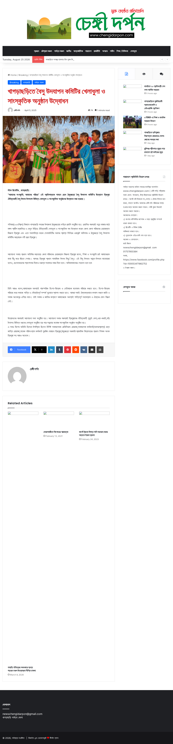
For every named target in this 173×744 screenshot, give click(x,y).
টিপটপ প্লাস (54, 738)
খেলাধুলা (133, 51)
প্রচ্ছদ (36, 51)
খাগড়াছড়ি (26, 82)
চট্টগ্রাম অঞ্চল (46, 51)
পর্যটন (112, 51)
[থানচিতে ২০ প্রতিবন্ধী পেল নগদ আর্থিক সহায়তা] (132, 91)
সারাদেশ (88, 51)
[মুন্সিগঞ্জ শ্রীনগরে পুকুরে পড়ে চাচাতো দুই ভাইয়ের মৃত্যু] (132, 153)
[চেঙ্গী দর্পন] (86, 23)
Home (13, 75)
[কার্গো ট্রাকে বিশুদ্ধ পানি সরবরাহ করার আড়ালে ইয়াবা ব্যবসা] (94, 420)
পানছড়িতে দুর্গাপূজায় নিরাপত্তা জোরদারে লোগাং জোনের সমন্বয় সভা (154, 136)
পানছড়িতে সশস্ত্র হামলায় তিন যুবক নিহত (60, 59)
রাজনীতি (97, 51)
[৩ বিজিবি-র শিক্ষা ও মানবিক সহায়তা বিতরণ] (132, 122)
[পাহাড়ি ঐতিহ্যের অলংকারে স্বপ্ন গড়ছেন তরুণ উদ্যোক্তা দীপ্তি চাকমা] (23, 537)
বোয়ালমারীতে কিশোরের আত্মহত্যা (55, 432)
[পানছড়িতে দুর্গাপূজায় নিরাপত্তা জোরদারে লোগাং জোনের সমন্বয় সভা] (132, 137)
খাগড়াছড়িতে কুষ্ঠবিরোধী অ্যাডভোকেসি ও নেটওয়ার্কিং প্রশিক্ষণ (153, 105)
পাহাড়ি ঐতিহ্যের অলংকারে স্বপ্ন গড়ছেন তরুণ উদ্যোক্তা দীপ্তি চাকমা (22, 669)
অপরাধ (105, 51)
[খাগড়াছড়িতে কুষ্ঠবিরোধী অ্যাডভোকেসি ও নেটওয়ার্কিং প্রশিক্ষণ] (132, 106)
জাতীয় (68, 51)
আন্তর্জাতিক (78, 51)
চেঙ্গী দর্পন (17, 110)
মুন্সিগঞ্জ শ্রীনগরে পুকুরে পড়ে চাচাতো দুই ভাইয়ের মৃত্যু (154, 150)
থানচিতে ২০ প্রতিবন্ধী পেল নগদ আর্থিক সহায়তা (154, 88)
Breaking (23, 75)
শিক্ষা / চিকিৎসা (122, 51)
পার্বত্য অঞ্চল (59, 51)
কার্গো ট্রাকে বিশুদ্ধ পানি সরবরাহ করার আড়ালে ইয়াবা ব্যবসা (93, 433)
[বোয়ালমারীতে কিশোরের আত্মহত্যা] (58, 420)
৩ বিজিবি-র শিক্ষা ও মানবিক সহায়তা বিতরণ (154, 119)
